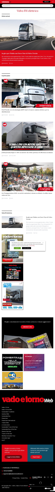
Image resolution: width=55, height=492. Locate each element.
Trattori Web (5, 422)
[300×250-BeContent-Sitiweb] (34, 362)
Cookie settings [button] (26, 248)
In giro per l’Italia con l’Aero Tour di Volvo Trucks (20, 53)
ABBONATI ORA (27, 327)
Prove (12, 155)
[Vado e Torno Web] (6, 1)
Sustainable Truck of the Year (10, 427)
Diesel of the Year (6, 431)
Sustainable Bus (6, 416)
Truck (12, 63)
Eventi (12, 198)
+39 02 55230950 (7, 471)
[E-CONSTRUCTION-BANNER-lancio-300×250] (12, 380)
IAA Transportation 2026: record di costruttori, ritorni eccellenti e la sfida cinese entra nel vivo (27, 194)
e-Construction (6, 425)
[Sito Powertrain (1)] (12, 362)
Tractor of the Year (7, 433)
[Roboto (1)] (27, 272)
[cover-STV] (27, 296)
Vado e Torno (5, 407)
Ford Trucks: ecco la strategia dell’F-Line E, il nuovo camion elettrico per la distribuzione (25, 111)
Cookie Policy (24, 478)
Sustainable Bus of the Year (9, 429)
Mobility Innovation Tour (8, 436)
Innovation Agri (6, 438)
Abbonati (46, 1)
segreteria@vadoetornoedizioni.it (13, 474)
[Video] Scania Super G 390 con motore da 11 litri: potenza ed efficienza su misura (27, 152)
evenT (3, 440)
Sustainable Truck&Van (8, 412)
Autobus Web (5, 414)
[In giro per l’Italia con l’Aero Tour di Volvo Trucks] (27, 34)
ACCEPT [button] (17, 248)
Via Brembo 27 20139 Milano (11, 468)
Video (14, 155)
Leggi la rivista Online (13, 457)
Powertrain (5, 418)
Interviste (12, 115)
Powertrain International (8, 420)
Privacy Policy (16, 478)
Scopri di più (36, 457)
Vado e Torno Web (7, 409)
